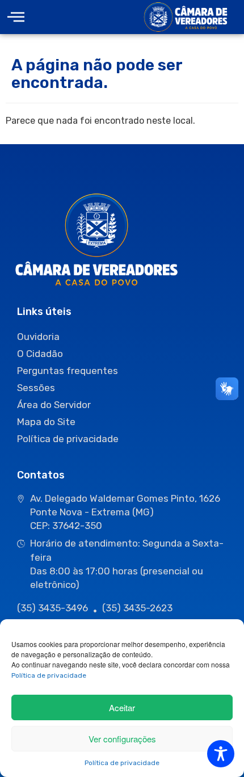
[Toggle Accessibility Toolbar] (220, 753)
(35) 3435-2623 (137, 608)
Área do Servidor (54, 404)
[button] (15, 17)
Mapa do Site (46, 421)
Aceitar (122, 707)
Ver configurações (122, 739)
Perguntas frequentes (67, 370)
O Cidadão (40, 353)
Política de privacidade (48, 675)
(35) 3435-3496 (52, 608)
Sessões (36, 387)
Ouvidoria (38, 336)
